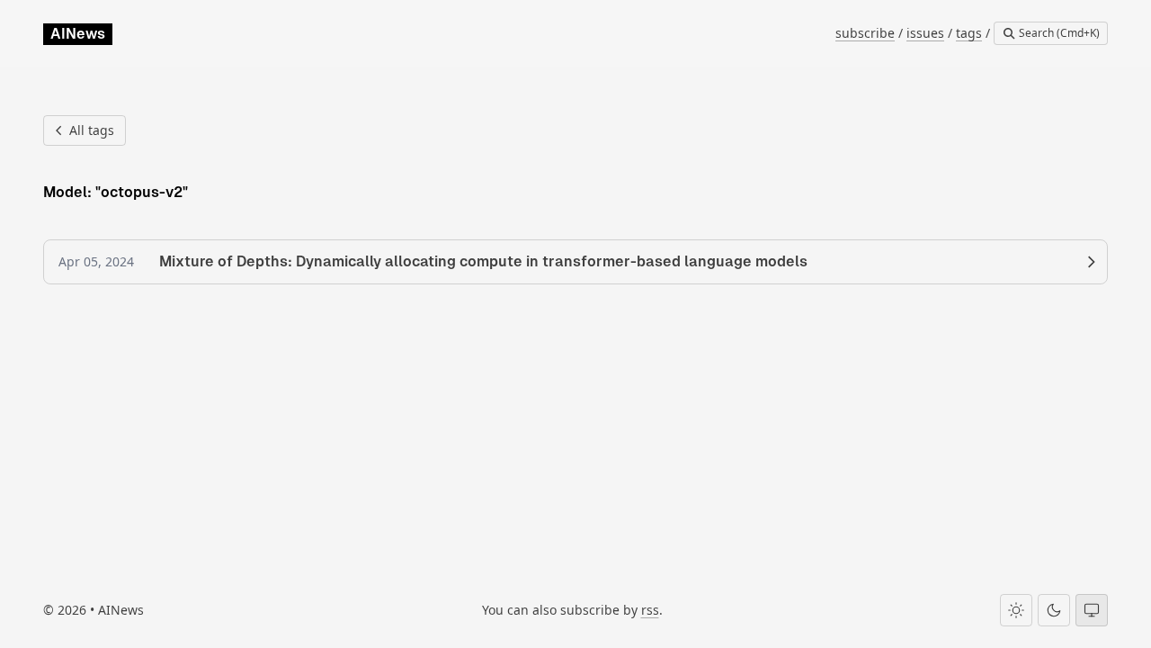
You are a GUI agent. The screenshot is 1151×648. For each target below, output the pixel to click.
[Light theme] (1016, 610)
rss (650, 609)
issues (925, 32)
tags (969, 32)
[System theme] (1091, 610)
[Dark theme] (1054, 610)
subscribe (865, 32)
